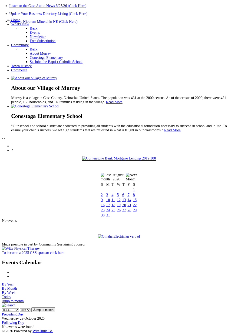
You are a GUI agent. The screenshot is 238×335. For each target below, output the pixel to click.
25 (113, 210)
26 (119, 210)
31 (108, 215)
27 (124, 210)
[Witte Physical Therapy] (21, 248)
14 (129, 200)
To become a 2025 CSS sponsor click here (33, 253)
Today (6, 297)
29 (135, 210)
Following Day (13, 323)
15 (135, 200)
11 (113, 200)
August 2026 (118, 177)
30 (103, 215)
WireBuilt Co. (43, 331)
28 (129, 210)
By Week (9, 293)
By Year (8, 284)
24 (108, 210)
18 (113, 205)
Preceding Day (13, 314)
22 (135, 205)
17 (108, 205)
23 (103, 210)
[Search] (9, 305)
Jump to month (13, 301)
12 (119, 200)
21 (129, 205)
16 (103, 205)
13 (124, 200)
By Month (9, 288)
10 (108, 200)
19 (119, 205)
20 (124, 205)
